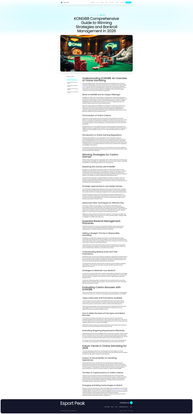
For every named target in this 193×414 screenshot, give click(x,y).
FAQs (116, 406)
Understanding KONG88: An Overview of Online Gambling (72, 80)
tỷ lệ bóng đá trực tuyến (118, 389)
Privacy (125, 410)
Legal (131, 410)
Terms (128, 410)
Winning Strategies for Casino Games (72, 83)
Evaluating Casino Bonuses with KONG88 (72, 89)
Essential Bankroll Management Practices (72, 86)
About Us (121, 410)
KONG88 (84, 86)
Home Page (107, 406)
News (112, 406)
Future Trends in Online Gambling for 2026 (72, 92)
